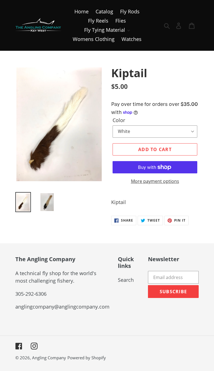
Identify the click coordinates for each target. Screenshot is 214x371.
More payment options (155, 181)
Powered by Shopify (86, 357)
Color (119, 120)
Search (126, 280)
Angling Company (49, 357)
